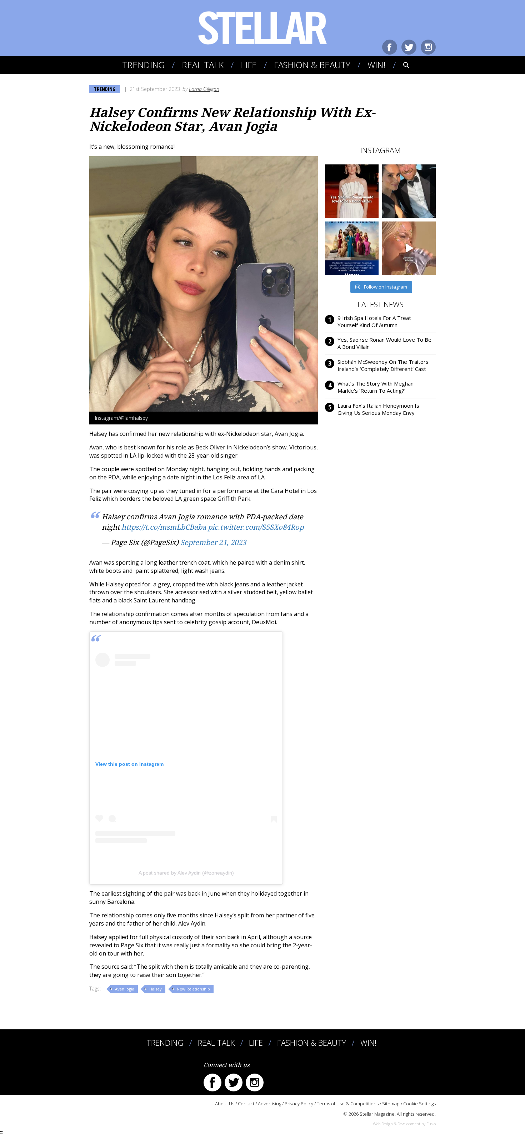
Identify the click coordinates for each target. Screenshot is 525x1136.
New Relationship (193, 989)
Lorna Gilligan (204, 89)
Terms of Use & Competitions (348, 1103)
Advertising (269, 1103)
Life (249, 65)
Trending (143, 65)
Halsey (155, 989)
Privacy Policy (299, 1103)
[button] (401, 65)
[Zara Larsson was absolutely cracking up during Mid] (409, 248)
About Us (224, 1103)
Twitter (408, 47)
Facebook (389, 47)
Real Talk (203, 65)
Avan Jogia (124, 989)
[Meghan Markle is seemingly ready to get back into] (409, 191)
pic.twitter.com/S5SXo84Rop (256, 527)
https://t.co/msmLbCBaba (163, 527)
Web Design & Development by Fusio (404, 1123)
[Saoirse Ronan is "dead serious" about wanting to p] (352, 191)
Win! (376, 65)
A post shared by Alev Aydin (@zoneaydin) (186, 873)
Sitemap (391, 1103)
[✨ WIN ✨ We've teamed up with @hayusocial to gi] (352, 248)
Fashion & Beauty (312, 65)
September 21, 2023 (213, 542)
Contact (246, 1103)
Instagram (428, 47)
